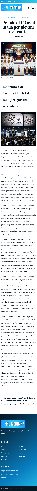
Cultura (4, 459)
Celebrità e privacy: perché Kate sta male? (17, 404)
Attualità (22, 456)
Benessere (12, 17)
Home (3, 446)
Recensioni (23, 450)
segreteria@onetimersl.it (10, 471)
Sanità (21, 446)
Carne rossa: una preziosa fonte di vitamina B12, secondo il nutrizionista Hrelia (18, 399)
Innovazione (5, 456)
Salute (3, 450)
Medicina (22, 453)
